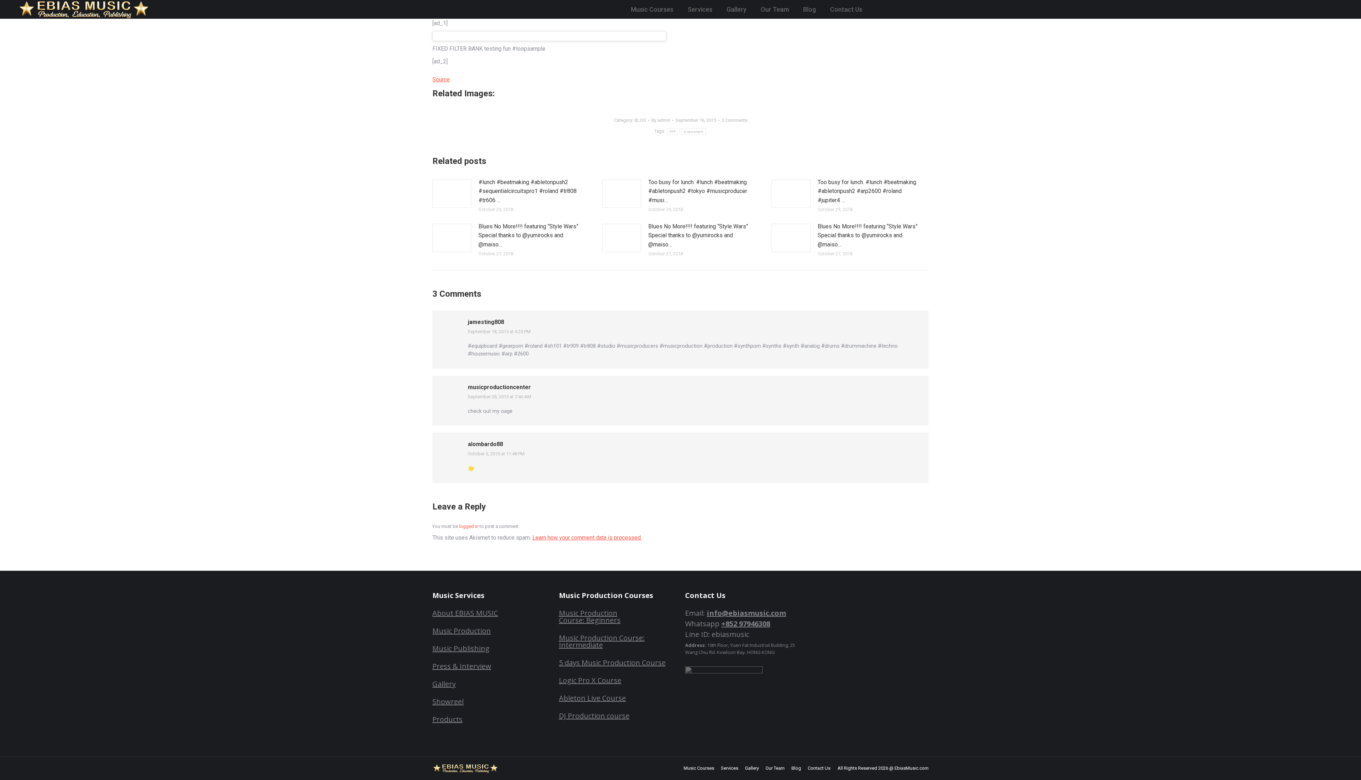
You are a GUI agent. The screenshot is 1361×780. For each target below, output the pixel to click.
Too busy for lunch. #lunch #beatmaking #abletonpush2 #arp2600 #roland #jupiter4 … (867, 191)
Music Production (461, 631)
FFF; (673, 131)
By (660, 120)
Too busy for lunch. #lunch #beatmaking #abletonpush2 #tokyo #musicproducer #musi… (697, 191)
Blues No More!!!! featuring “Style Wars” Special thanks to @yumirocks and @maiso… (528, 235)
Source (441, 79)
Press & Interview (461, 666)
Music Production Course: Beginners (590, 616)
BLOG (640, 120)
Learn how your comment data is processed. (587, 537)
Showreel (448, 701)
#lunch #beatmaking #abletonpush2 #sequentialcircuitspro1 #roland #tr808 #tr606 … (527, 191)
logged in (468, 526)
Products (447, 719)
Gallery (444, 684)
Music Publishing (460, 648)
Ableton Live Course (592, 698)
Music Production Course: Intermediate (602, 641)
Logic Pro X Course (590, 680)
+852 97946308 (745, 623)
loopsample (694, 131)
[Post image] (451, 194)
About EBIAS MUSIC (465, 613)
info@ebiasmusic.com (746, 613)
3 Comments (734, 120)
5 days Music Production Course (612, 662)
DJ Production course (594, 716)
